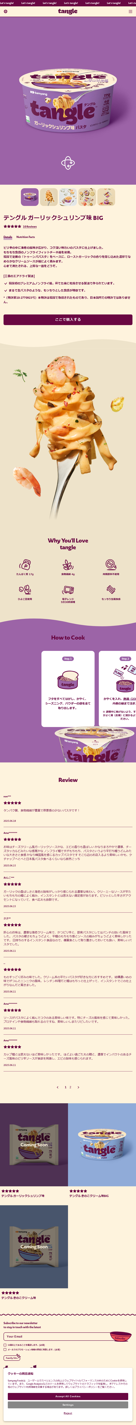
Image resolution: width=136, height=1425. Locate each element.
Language (5, 11)
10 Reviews (30, 226)
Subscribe (121, 1333)
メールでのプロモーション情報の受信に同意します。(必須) (34, 1349)
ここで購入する (68, 319)
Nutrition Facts (25, 237)
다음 (78, 1087)
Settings (68, 1404)
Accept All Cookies (68, 1396)
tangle (68, 11)
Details (8, 237)
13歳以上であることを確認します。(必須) (26, 1345)
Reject (68, 1413)
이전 (58, 1087)
